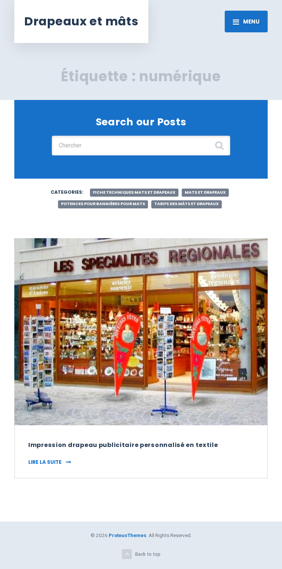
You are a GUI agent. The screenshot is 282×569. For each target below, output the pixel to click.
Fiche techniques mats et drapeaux (134, 192)
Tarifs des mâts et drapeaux (186, 204)
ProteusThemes (128, 535)
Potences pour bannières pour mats (103, 204)
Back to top (147, 554)
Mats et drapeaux (205, 192)
